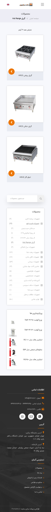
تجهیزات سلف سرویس (24, 285)
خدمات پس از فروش (34, 477)
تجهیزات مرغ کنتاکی (23, 247)
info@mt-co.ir (30, 398)
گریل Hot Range (23, 242)
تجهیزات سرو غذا (24, 290)
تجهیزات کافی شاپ (24, 257)
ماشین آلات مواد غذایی (24, 266)
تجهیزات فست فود (24, 223)
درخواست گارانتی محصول (33, 487)
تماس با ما (38, 492)
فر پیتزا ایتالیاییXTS (23, 233)
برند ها (39, 472)
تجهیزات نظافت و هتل (24, 294)
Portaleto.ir (16, 509)
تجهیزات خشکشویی (24, 275)
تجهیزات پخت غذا (24, 252)
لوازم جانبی (24, 299)
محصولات (38, 468)
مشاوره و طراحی (36, 482)
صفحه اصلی (34, 18)
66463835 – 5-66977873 (21, 403)
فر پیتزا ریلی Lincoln (23, 237)
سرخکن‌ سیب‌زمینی (23, 228)
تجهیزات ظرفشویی (24, 271)
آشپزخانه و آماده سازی (24, 280)
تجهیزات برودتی (24, 261)
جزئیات (11, 82)
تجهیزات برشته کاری (24, 219)
